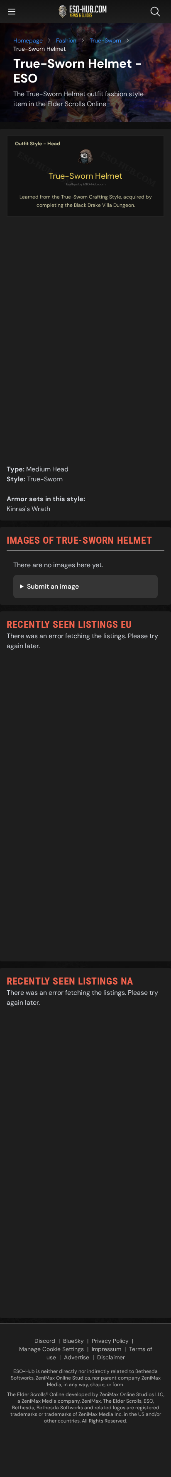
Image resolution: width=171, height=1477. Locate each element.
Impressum (106, 1349)
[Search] (156, 12)
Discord (44, 1340)
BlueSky (73, 1340)
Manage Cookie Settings (51, 1349)
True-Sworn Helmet (85, 175)
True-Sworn (105, 40)
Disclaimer (111, 1357)
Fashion (66, 40)
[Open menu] (12, 12)
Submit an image (53, 586)
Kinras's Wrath (28, 508)
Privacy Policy (110, 1340)
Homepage (28, 40)
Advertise (76, 1357)
